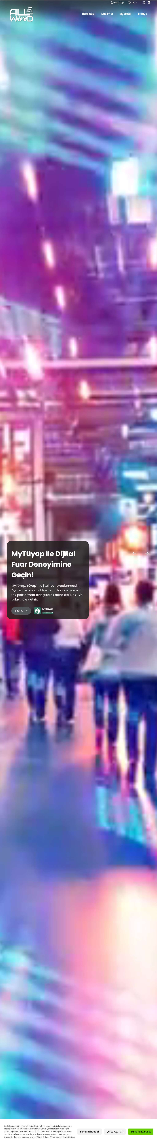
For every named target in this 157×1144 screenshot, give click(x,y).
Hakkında (88, 14)
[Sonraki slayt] (146, 553)
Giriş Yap (118, 2)
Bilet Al (19, 610)
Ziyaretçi (126, 14)
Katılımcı (107, 14)
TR (133, 2)
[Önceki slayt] (134, 553)
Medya (143, 14)
